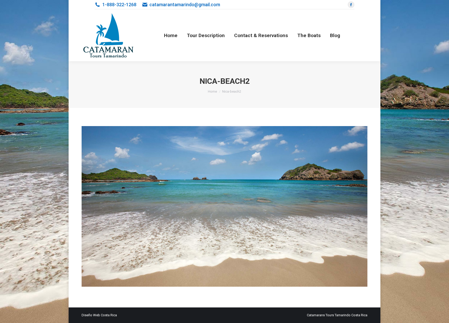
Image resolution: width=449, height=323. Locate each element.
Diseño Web (91, 315)
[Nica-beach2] (224, 206)
